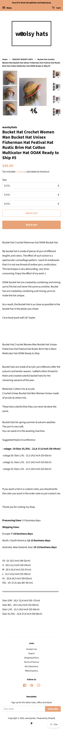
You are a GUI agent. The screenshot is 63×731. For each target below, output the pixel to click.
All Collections (31, 666)
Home (4, 59)
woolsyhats (30, 718)
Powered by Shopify (46, 718)
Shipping (21, 171)
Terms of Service (31, 662)
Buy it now (31, 224)
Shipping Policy (31, 657)
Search (31, 653)
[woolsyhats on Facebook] (24, 686)
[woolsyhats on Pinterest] (31, 686)
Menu (9, 7)
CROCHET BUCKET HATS (22, 59)
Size (4, 180)
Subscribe (53, 709)
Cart (58, 7)
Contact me (31, 649)
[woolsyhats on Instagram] (38, 686)
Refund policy (31, 670)
